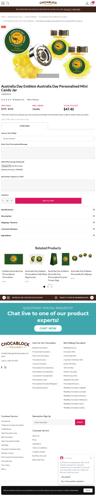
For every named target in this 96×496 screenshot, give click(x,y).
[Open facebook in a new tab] (2, 367)
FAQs (34, 440)
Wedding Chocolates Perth (74, 404)
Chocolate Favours (39, 360)
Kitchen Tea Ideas (70, 372)
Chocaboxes (5, 421)
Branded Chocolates (39, 348)
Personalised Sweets (40, 388)
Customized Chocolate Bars (42, 376)
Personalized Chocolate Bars (42, 372)
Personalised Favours (71, 384)
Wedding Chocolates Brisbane (75, 396)
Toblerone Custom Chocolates (12, 425)
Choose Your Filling (9, 133)
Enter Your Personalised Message (14, 144)
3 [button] (52, 287)
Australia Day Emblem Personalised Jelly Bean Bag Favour (36, 274)
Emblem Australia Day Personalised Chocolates (12, 274)
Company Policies (38, 452)
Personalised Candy (39, 380)
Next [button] (62, 75)
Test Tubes (5, 465)
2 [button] (48, 287)
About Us (35, 436)
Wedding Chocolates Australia (75, 392)
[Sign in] (87, 3)
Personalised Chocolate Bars (43, 368)
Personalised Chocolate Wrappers (44, 384)
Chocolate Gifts (69, 352)
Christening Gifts (70, 356)
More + (3, 469)
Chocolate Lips (6, 461)
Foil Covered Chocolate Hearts (12, 457)
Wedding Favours (70, 348)
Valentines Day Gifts (71, 380)
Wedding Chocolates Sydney (74, 408)
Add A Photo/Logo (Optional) (12, 162)
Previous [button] (34, 75)
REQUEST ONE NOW (72, 9)
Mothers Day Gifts (70, 376)
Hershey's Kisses (7, 453)
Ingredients (36, 444)
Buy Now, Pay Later (39, 456)
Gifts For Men (69, 368)
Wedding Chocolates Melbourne (75, 400)
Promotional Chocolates (41, 352)
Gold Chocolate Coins (9, 433)
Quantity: (5, 195)
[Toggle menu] (3, 3)
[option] (48, 53)
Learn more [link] (74, 490)
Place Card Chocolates (40, 356)
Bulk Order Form (38, 460)
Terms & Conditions (39, 448)
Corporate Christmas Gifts (73, 360)
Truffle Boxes (6, 429)
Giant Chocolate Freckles (10, 441)
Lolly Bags (4, 445)
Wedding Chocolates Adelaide (75, 388)
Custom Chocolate (39, 364)
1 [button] (44, 287)
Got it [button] (88, 490)
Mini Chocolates (7, 437)
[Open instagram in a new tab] (5, 367)
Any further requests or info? (12, 177)
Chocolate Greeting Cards (10, 449)
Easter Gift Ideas (70, 364)
